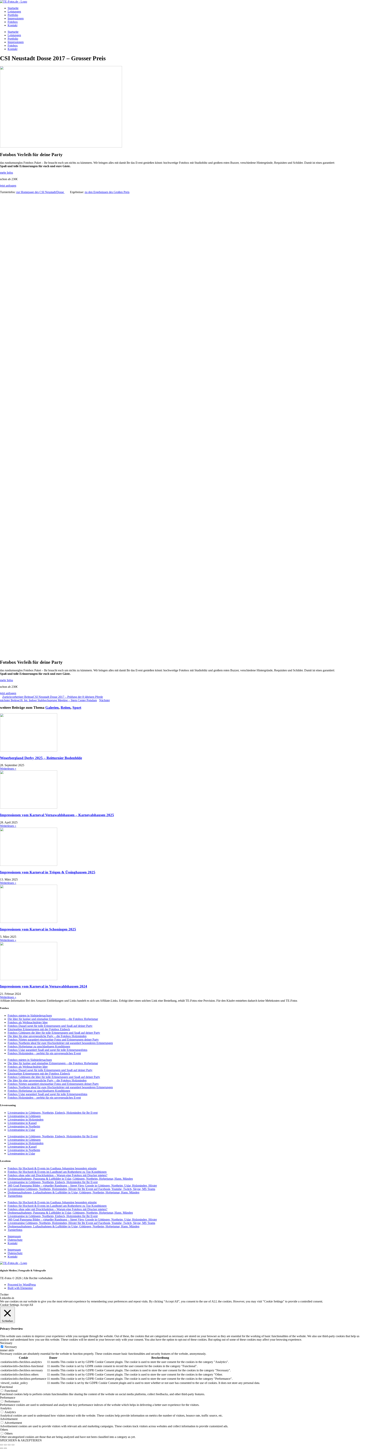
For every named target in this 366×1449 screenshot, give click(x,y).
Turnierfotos (15, 1195)
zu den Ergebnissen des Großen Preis (107, 192)
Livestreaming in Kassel (22, 1123)
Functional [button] (6, 1387)
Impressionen (16, 18)
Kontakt (12, 25)
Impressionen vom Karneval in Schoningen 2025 (38, 929)
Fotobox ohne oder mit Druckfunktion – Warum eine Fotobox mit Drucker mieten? (57, 1175)
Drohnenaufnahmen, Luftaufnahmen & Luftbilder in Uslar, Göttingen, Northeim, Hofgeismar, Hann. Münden (73, 1192)
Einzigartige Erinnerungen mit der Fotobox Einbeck (39, 1029)
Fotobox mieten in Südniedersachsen (30, 1015)
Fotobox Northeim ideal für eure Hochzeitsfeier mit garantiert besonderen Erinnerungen (60, 1043)
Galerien (52, 708)
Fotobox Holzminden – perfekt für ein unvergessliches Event (44, 1053)
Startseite (13, 8)
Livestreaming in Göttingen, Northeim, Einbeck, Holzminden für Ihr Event (53, 1112)
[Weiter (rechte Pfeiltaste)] (5, 1448)
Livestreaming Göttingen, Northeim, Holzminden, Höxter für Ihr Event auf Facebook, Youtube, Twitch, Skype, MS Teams (81, 1189)
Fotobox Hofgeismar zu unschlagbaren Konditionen (39, 1046)
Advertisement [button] (9, 1419)
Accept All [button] (26, 1304)
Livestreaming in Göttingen (24, 1116)
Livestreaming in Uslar (21, 1129)
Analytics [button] (5, 1408)
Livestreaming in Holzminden (25, 1119)
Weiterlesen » (8, 768)
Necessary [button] (6, 1343)
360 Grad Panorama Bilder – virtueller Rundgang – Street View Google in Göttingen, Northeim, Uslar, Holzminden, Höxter (82, 1185)
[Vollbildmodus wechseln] (5, 1444)
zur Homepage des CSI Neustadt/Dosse (40, 192)
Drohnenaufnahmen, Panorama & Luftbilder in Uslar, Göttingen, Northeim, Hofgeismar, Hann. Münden (70, 1178)
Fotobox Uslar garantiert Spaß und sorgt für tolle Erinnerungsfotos (47, 1049)
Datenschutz (15, 1239)
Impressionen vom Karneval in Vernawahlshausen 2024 (43, 986)
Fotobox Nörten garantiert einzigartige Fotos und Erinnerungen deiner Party (53, 1039)
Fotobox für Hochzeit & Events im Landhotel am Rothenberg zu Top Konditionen (57, 1171)
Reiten (66, 708)
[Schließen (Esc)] (12, 1444)
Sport (76, 708)
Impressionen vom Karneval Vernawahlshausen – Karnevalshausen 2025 (57, 815)
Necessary (11, 1346)
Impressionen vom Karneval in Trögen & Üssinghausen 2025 (47, 872)
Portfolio (13, 15)
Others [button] (4, 1429)
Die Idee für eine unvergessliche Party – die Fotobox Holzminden (47, 1036)
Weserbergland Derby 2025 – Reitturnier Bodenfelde (41, 758)
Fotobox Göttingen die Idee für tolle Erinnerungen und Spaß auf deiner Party (54, 1032)
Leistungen (14, 11)
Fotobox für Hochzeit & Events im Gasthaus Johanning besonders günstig (52, 1168)
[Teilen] (9, 1444)
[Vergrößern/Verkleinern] (1, 1444)
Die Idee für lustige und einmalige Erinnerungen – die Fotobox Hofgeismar (53, 1019)
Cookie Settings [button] (9, 1304)
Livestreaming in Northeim (24, 1126)
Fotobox (13, 21)
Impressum (14, 1236)
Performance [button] (7, 1397)
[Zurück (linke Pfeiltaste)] (1, 1448)
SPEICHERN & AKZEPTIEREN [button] (21, 1440)
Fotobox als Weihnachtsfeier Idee (28, 1022)
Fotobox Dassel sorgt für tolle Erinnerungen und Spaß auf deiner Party (50, 1025)
